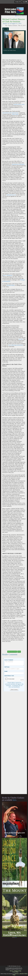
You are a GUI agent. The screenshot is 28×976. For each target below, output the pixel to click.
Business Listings (17, 970)
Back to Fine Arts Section (12, 651)
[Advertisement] (13, 743)
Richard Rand (10, 285)
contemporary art (11, 195)
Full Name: (7, 667)
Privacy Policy (15, 971)
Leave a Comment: (8, 659)
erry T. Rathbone (7, 275)
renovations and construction (10, 113)
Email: (5, 671)
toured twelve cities (19, 104)
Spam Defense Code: (9, 675)
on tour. (21, 339)
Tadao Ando (14, 114)
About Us (11, 970)
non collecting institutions (15, 345)
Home (24, 1)
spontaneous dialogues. (18, 164)
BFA (16, 937)
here (14, 800)
